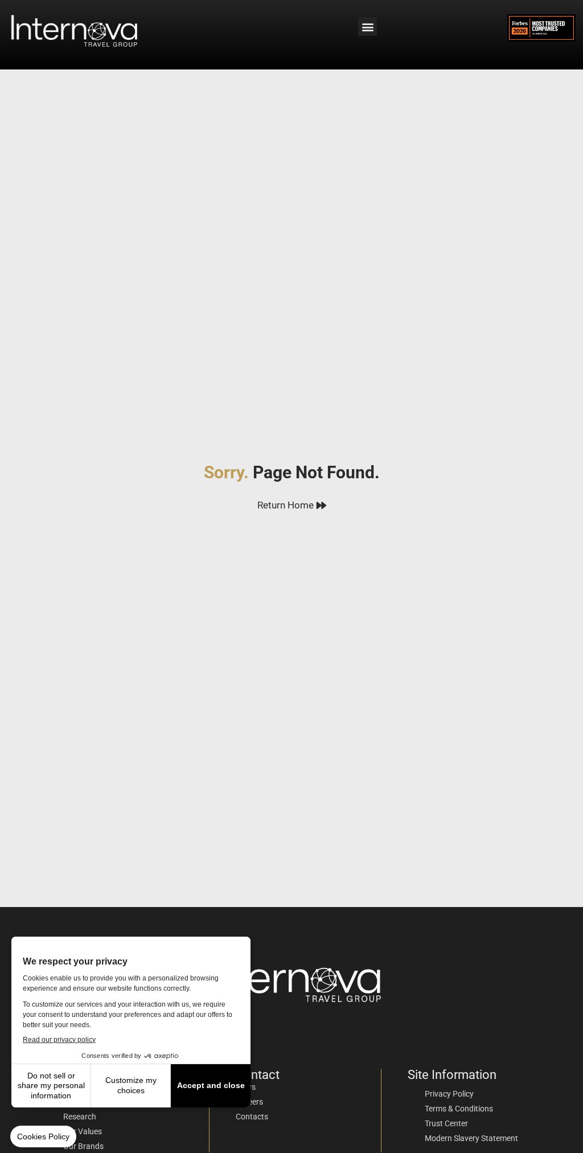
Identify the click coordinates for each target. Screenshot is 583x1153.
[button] (367, 26)
